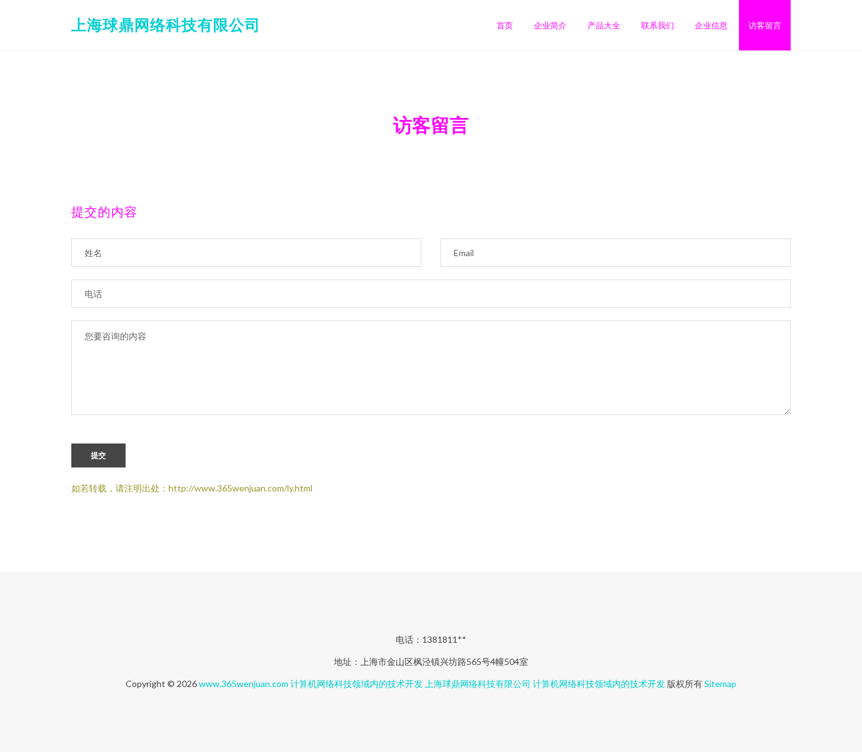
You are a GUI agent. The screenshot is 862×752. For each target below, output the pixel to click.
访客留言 (764, 25)
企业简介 (550, 25)
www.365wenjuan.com (243, 683)
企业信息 (711, 25)
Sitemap (720, 683)
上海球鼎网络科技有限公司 (166, 24)
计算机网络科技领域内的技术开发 (356, 683)
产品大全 (603, 25)
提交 (98, 455)
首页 (505, 25)
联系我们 (657, 25)
